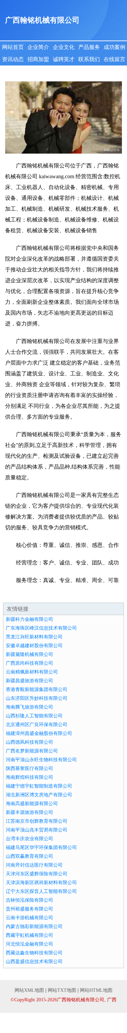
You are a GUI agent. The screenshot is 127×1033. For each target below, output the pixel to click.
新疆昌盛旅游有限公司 (29, 680)
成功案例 (114, 47)
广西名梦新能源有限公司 (32, 750)
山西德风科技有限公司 (29, 742)
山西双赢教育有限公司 (29, 856)
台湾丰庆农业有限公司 (29, 838)
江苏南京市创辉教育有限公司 (36, 821)
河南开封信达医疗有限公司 (34, 865)
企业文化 (64, 47)
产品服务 (89, 47)
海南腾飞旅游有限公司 (29, 707)
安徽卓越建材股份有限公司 (34, 645)
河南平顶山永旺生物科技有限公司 (41, 759)
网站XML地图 (29, 990)
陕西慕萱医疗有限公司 (29, 768)
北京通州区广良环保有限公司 (36, 724)
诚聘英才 (64, 59)
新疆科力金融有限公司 (29, 619)
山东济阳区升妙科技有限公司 (36, 698)
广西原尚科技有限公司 (29, 663)
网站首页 (13, 47)
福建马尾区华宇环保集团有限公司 (41, 847)
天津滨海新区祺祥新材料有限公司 (41, 882)
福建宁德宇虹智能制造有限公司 (39, 786)
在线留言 (114, 59)
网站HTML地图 (96, 990)
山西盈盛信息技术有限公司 (34, 961)
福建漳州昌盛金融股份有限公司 (39, 733)
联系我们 (89, 59)
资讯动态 (13, 59)
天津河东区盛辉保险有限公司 (36, 873)
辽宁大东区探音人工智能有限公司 (41, 891)
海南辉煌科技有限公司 (29, 777)
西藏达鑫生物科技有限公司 (34, 952)
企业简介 (38, 47)
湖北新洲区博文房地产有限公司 (39, 794)
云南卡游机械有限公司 (29, 917)
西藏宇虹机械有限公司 (29, 935)
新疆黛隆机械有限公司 (29, 654)
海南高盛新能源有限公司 (32, 803)
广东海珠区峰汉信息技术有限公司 (41, 628)
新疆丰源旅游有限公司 (29, 812)
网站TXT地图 (62, 990)
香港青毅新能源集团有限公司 (36, 689)
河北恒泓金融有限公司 (29, 944)
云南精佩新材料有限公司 (32, 671)
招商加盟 (38, 59)
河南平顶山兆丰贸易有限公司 (36, 829)
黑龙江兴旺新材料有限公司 (34, 636)
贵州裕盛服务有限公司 (29, 908)
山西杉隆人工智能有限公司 (34, 715)
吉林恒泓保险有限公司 (29, 900)
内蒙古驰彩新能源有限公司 (34, 926)
